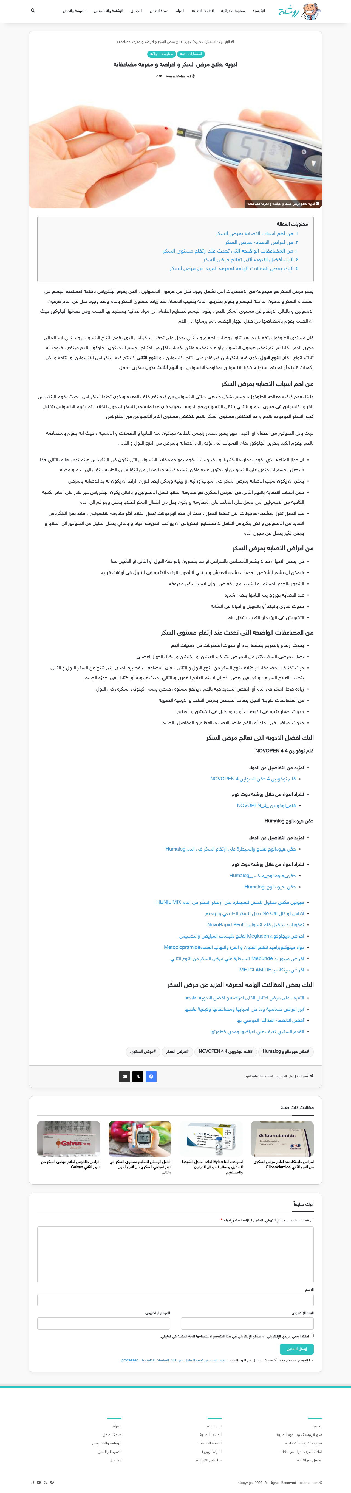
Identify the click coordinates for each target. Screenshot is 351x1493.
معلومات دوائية (233, 11)
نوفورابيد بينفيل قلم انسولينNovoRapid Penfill (255, 925)
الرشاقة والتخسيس (108, 11)
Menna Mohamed (178, 77)
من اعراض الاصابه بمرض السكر (259, 243)
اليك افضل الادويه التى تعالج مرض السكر (248, 260)
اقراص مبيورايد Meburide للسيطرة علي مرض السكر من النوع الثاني (237, 959)
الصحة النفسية (210, 1443)
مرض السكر (176, 1051)
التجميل (136, 11)
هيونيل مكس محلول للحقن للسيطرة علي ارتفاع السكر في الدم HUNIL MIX (230, 903)
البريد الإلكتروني (303, 1313)
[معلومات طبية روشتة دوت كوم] (298, 11)
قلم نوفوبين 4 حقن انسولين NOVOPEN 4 (253, 779)
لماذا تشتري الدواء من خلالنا (301, 1452)
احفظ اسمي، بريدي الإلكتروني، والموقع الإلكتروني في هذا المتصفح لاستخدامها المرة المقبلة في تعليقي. (234, 1336)
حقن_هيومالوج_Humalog (270, 887)
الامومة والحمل (74, 11)
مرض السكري (142, 1051)
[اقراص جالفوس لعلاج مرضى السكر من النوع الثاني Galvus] (68, 1139)
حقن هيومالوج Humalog (285, 1051)
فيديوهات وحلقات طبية (303, 1443)
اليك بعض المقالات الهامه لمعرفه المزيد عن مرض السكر (231, 269)
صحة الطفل (159, 11)
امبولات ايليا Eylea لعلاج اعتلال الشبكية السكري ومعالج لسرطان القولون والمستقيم (212, 1167)
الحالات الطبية (203, 11)
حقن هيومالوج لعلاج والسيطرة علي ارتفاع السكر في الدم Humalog (231, 849)
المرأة (180, 11)
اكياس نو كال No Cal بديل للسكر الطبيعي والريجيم (254, 914)
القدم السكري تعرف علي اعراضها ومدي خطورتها (257, 1032)
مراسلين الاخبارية (209, 1460)
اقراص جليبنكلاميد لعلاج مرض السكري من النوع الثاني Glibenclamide (284, 1165)
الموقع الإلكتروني (157, 1313)
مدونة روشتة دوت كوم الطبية (299, 1435)
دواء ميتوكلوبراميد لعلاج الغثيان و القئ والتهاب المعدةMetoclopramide (234, 948)
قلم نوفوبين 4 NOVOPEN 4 (224, 1051)
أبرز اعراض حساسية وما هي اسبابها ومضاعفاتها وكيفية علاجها (244, 1010)
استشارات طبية (205, 42)
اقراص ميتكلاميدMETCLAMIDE (271, 970)
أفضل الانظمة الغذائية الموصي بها (270, 1021)
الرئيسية (259, 11)
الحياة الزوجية (212, 1452)
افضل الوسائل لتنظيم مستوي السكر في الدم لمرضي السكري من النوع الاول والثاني (140, 1167)
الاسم (309, 1290)
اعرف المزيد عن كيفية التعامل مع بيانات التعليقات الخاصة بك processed (173, 1360)
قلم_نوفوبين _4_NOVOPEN (266, 806)
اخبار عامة (214, 1426)
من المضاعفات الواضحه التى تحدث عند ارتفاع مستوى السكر (228, 251)
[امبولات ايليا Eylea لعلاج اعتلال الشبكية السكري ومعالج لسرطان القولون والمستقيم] (211, 1139)
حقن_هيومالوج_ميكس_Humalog (263, 876)
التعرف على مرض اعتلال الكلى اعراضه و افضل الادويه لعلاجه (245, 998)
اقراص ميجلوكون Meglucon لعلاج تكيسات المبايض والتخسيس (241, 937)
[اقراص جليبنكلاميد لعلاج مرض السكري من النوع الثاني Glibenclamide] (282, 1139)
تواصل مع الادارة (309, 1460)
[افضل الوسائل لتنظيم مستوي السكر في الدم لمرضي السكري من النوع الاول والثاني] (140, 1139)
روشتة (317, 1426)
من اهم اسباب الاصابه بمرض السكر (254, 234)
